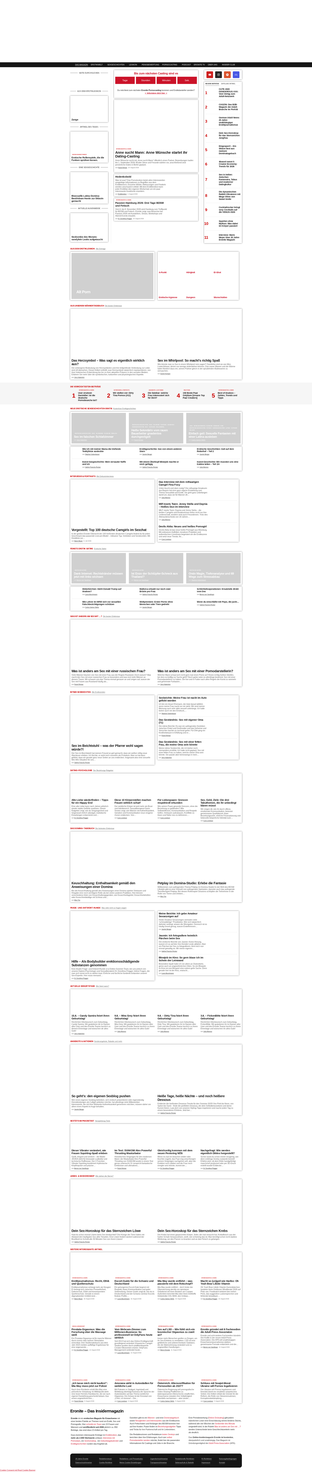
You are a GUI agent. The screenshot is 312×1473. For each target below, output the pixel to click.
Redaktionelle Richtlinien (184, 1459)
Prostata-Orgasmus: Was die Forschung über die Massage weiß (88, 1332)
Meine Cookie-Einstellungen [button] (130, 1462)
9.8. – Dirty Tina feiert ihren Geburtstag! (173, 1017)
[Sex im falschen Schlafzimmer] (98, 428)
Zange (74, 119)
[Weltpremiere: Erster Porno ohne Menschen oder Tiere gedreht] (133, 605)
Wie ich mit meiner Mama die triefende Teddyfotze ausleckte (101, 450)
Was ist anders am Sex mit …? (227, 1427)
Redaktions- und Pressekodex (131, 1459)
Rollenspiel (160, 427)
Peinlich (114, 433)
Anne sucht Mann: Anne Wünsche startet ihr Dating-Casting (151, 154)
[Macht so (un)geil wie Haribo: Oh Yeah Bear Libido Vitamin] (221, 1264)
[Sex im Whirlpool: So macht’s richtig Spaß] (199, 333)
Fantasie (163, 424)
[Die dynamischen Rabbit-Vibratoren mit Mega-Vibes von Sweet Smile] (213, 195)
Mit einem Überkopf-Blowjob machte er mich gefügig (159, 463)
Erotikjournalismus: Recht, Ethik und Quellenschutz (90, 1282)
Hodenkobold (123, 176)
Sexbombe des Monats (225, 1424)
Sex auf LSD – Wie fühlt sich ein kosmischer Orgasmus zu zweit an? (176, 1332)
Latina (228, 428)
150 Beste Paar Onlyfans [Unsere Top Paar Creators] (194, 395)
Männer (151, 1418)
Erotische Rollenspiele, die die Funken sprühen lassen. (87, 158)
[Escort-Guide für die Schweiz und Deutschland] (135, 1264)
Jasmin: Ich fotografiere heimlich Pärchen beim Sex (178, 937)
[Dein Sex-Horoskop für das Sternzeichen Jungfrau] (213, 135)
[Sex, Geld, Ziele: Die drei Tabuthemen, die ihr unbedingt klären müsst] (221, 786)
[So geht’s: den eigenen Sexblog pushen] (113, 1069)
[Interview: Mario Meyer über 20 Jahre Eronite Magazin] (213, 237)
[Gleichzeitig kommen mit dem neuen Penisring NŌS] (178, 1136)
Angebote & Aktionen (156, 390)
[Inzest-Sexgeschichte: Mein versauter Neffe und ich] (75, 465)
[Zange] (89, 107)
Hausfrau (170, 424)
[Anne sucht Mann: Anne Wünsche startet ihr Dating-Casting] (156, 124)
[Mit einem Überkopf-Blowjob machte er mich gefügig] (133, 465)
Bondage (216, 425)
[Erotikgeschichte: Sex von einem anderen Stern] (133, 452)
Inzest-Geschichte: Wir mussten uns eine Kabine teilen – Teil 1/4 (217, 463)
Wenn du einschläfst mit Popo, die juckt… (218, 602)
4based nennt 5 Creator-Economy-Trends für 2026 (228, 164)
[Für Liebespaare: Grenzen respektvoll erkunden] (178, 786)
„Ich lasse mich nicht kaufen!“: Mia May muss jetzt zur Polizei (89, 1384)
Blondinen (99, 433)
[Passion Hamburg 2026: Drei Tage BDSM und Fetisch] (182, 207)
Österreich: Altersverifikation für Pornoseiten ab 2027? (176, 1384)
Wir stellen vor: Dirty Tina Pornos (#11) (123, 394)
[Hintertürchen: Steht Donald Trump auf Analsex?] (75, 592)
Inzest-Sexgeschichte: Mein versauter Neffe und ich (104, 463)
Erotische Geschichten (83, 433)
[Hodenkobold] (182, 183)
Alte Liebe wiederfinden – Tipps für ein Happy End (89, 801)
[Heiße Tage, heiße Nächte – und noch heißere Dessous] (199, 1069)
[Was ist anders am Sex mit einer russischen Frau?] (113, 644)
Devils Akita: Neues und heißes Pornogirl (183, 526)
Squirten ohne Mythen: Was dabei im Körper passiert (228, 223)
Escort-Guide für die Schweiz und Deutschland (134, 1282)
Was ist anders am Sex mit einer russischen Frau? (108, 671)
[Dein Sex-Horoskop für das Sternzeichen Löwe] (113, 1203)
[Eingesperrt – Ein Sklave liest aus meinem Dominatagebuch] (213, 149)
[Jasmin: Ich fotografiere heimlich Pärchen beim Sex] (223, 942)
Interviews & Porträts (121, 390)
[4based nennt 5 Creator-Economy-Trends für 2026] (213, 164)
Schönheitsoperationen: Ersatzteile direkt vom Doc (218, 590)
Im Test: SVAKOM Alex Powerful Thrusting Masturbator (133, 1152)
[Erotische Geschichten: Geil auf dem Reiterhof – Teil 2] (190, 452)
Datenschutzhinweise (83, 1462)
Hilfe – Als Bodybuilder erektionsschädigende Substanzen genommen (105, 963)
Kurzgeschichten (138, 427)
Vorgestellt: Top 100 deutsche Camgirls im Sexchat (108, 530)
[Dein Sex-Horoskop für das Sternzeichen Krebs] (199, 1203)
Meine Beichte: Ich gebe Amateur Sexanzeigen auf (178, 915)
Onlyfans (187, 390)
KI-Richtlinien (207, 1459)
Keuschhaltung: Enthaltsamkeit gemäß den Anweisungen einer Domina (103, 885)
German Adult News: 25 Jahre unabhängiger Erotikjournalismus (229, 121)
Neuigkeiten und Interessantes (148, 1421)
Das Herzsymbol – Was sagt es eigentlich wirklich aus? (108, 362)
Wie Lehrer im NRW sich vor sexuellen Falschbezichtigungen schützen (101, 603)
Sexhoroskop (90, 1441)
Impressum (206, 1462)
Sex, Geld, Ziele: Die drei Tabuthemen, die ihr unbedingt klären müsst (218, 803)
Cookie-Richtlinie (105, 1462)
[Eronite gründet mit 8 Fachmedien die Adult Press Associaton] (221, 1313)
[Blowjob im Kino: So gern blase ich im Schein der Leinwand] (223, 964)
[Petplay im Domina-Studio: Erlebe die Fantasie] (199, 856)
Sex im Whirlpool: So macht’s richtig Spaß (189, 360)
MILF (146, 427)
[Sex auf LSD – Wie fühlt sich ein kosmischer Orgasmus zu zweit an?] (178, 1313)
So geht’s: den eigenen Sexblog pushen (101, 1096)
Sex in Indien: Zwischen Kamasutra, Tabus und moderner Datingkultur (228, 180)
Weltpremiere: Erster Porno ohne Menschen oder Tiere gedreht (156, 603)
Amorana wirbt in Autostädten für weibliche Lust (134, 1384)
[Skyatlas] (236, 74)
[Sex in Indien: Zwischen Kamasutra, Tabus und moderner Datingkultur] (213, 178)
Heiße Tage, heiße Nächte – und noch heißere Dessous (191, 1098)
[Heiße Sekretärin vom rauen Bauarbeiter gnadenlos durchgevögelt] (156, 428)
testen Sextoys (168, 1434)
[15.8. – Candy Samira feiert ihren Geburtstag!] (91, 1001)
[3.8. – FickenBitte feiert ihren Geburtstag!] (221, 1001)
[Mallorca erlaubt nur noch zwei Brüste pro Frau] (133, 592)
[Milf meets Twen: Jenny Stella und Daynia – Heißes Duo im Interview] (223, 511)
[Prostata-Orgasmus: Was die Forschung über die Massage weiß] (91, 1313)
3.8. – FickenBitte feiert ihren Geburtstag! (217, 1017)
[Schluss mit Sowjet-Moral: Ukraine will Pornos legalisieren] (221, 1367)
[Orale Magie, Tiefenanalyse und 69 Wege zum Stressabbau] (213, 568)
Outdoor (152, 427)
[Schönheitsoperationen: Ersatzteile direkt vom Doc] (190, 592)
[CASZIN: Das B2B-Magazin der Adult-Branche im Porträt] (213, 107)
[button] (243, 64)
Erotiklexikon (111, 1435)
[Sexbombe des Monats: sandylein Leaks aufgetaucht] (89, 224)
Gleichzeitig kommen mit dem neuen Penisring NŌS (175, 1152)
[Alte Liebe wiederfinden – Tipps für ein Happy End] (91, 786)
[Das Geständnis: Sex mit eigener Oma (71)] (223, 726)
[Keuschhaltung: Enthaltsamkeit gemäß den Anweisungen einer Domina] (113, 856)
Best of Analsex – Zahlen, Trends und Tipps (227, 395)
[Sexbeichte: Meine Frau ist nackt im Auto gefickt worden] (223, 704)
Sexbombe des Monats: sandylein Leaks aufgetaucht (87, 238)
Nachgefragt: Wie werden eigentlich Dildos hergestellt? (218, 1152)
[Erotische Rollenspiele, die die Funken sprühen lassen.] (89, 143)
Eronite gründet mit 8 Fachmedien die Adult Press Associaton (220, 1330)
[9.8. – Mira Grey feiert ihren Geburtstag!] (135, 1001)
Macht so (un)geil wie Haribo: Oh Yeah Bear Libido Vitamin (220, 1282)
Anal (93, 433)
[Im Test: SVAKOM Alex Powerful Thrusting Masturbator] (135, 1136)
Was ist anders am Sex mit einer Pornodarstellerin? (195, 671)
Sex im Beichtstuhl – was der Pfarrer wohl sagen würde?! (107, 747)
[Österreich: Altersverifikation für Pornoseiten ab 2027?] (178, 1367)
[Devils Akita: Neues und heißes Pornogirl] (223, 533)
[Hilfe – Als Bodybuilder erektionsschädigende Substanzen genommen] (112, 935)
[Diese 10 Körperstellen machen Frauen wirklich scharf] (135, 786)
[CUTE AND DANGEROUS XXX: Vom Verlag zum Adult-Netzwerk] (213, 92)
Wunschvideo (220, 297)
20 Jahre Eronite (81, 1459)
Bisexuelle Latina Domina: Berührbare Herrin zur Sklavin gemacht (87, 198)
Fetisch (209, 428)
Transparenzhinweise (158, 1462)
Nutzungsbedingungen (228, 1459)
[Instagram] (218, 74)
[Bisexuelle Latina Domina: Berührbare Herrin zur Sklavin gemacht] (89, 183)
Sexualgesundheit (78, 1326)
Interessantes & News (123, 149)
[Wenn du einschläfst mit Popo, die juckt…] (190, 605)
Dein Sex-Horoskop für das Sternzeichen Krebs (193, 1231)
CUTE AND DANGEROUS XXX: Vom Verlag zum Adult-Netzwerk (228, 93)
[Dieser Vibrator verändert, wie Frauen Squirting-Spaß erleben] (91, 1136)
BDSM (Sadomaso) (199, 425)
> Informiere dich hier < (156, 93)
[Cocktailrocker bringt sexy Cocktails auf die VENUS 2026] (213, 209)
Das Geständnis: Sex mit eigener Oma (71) (181, 721)
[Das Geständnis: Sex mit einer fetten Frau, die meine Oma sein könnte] (223, 748)
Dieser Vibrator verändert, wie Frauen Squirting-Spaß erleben (89, 1152)
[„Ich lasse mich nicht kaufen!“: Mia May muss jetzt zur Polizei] (91, 1367)
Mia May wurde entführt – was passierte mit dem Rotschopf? (175, 1282)
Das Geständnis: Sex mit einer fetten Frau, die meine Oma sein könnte (180, 743)
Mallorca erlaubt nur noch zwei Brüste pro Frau (155, 590)
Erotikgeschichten (78, 1444)
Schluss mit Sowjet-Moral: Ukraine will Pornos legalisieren (219, 1384)
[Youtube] (209, 74)
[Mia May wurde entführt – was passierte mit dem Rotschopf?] (178, 1264)
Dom (221, 425)
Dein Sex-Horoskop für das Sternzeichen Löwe (106, 1231)
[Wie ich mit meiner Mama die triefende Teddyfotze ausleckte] (75, 452)
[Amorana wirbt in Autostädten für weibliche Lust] (135, 1367)
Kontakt (222, 1462)
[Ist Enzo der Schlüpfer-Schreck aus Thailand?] (156, 568)
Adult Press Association (219, 1443)
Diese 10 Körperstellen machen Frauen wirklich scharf (133, 801)
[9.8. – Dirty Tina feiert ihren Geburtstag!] (178, 1001)
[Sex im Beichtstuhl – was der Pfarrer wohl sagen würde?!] (112, 719)
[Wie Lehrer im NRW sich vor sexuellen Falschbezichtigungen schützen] (75, 605)
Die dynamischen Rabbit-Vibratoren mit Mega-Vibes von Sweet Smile (229, 195)
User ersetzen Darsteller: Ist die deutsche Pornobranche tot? (87, 396)
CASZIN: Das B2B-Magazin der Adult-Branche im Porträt (228, 107)
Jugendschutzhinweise (159, 1459)
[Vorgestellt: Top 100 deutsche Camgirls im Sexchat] (112, 504)
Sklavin (192, 430)
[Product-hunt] (227, 74)
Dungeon (190, 297)
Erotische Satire (80, 570)
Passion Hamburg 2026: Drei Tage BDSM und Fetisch (139, 204)
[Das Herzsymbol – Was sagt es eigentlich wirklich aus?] (113, 333)
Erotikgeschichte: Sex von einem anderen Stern (161, 450)
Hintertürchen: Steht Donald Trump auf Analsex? (101, 590)
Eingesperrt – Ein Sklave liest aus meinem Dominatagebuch (227, 150)
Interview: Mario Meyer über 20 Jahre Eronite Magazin (229, 237)
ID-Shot (217, 272)
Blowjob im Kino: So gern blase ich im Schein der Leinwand (181, 959)
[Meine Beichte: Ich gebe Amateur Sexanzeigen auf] (223, 920)
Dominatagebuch (171, 1418)
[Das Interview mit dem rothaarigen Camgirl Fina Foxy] (223, 489)
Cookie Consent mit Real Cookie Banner (17, 1470)
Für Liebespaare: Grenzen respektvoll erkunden (173, 801)
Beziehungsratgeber (79, 154)
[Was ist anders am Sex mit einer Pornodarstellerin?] (199, 644)
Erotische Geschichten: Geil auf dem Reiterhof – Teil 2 (215, 450)
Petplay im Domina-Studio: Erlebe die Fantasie (192, 883)
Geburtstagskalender (110, 1441)
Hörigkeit (190, 272)
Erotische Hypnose (168, 297)
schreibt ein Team (94, 1424)
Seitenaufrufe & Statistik (184, 1462)
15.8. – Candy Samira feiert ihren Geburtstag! (90, 1017)
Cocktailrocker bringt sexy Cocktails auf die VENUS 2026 (229, 209)
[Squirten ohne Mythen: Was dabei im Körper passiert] (213, 223)
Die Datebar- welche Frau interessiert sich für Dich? (158, 395)
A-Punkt (163, 272)
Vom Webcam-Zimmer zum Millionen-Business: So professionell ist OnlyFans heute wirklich (134, 1333)
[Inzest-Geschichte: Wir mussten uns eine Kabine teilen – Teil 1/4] (190, 465)
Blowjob (107, 433)
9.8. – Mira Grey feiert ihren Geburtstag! (130, 1017)
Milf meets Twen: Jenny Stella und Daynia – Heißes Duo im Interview (183, 505)
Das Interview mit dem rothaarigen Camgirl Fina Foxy (179, 483)
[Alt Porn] (112, 276)
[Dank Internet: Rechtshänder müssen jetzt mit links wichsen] (98, 568)
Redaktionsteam (105, 1459)
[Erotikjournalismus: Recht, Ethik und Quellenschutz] (91, 1264)
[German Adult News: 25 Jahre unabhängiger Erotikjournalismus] (213, 120)
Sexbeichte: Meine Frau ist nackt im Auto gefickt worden (183, 699)
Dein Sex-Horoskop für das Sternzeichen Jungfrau (229, 135)
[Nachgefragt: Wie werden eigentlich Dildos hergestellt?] (221, 1136)
